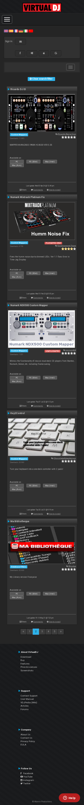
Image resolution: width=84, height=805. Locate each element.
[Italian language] (26, 31)
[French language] (16, 31)
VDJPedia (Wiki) (29, 702)
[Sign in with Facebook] (20, 53)
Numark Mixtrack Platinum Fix (27, 197)
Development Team (67, 246)
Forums (25, 709)
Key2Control (17, 413)
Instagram (28, 780)
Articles (25, 705)
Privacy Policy (28, 741)
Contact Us (26, 737)
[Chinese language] (31, 31)
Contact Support (29, 695)
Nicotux (72, 566)
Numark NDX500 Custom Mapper (29, 305)
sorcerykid (71, 350)
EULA (23, 744)
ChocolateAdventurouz (65, 458)
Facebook (27, 773)
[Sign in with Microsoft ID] (32, 53)
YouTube (27, 776)
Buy (23, 660)
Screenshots (27, 670)
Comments (38, 190)
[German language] (21, 31)
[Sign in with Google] (55, 53)
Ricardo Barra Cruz (67, 134)
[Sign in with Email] (20, 42)
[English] (6, 31)
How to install (55, 190)
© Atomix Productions (42, 801)
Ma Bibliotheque (19, 521)
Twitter (26, 783)
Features (25, 663)
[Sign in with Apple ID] (44, 53)
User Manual (27, 699)
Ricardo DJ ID (18, 89)
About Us (25, 734)
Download (26, 657)
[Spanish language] (11, 31)
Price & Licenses (29, 667)
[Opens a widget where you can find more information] (69, 798)
